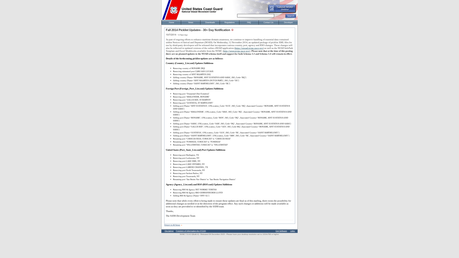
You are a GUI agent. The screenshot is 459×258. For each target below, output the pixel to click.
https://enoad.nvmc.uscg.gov (249, 48)
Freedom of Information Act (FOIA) (191, 231)
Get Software (281, 231)
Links (292, 231)
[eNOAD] (282, 12)
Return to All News (172, 225)
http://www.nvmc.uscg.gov (237, 51)
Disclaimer (169, 231)
